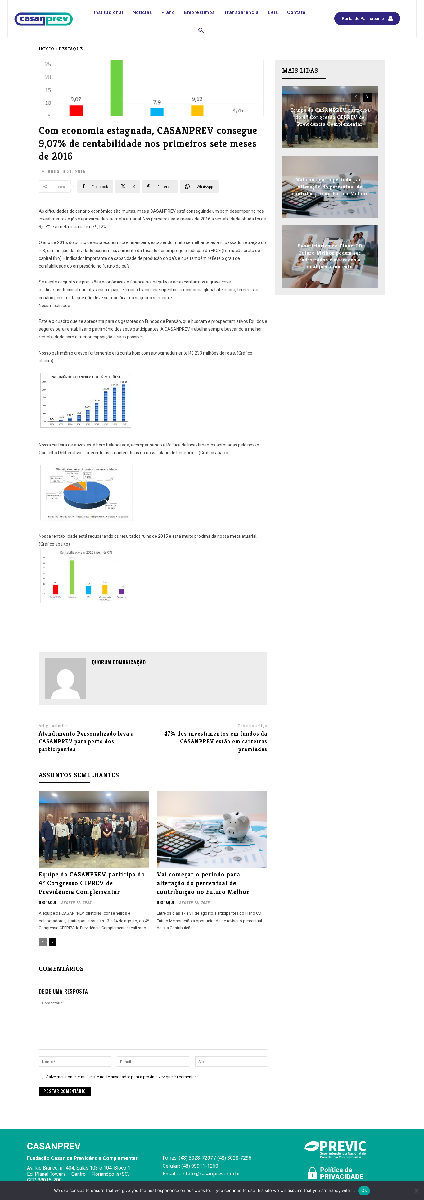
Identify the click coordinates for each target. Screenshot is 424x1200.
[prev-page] (43, 942)
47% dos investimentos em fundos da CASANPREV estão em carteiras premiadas (215, 741)
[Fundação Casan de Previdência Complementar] (44, 19)
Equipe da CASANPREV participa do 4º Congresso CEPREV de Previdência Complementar (92, 883)
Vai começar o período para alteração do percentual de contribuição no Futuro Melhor (203, 883)
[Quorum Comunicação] (65, 678)
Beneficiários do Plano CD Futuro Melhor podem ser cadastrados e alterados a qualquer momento (330, 256)
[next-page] (52, 942)
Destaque (71, 49)
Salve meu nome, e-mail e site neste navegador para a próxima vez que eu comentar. (121, 1077)
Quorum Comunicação (119, 662)
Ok (364, 1190)
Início (46, 49)
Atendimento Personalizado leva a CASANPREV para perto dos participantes (86, 741)
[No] (416, 1191)
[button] (201, 31)
